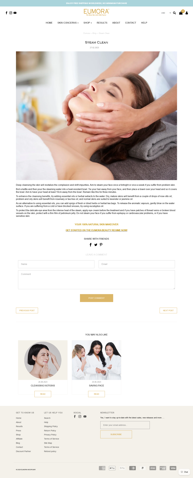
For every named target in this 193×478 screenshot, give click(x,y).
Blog (94, 33)
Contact (130, 22)
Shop (18, 435)
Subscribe (116, 434)
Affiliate (19, 439)
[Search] (174, 13)
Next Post (168, 310)
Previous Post (27, 310)
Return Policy (50, 430)
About (116, 22)
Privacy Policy (50, 435)
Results (102, 22)
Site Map (48, 443)
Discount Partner (23, 451)
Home (49, 22)
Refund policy (50, 451)
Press (18, 430)
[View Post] (42, 360)
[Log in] (185, 12)
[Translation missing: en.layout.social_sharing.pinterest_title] (101, 244)
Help (144, 22)
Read (42, 394)
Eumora (87, 33)
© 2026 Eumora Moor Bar (25, 470)
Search (47, 418)
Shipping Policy (51, 426)
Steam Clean (96, 42)
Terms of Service (51, 439)
